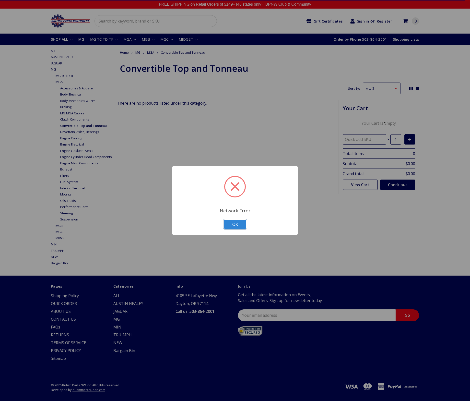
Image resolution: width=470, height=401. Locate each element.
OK (235, 224)
